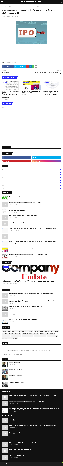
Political (36, 336)
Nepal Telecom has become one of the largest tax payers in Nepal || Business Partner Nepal (32, 228)
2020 (31, 180)
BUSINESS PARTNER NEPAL (31, 2)
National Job (25, 336)
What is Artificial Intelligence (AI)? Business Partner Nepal (23, 319)
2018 (31, 185)
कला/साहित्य (15, 338)
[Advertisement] (31, 463)
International (17, 333)
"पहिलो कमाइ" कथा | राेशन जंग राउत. (16, 369)
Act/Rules (4, 331)
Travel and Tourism (6, 338)
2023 (31, 172)
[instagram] (46, 161)
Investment (7, 62)
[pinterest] (16, 161)
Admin (4, 16)
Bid (13, 331)
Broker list (18, 331)
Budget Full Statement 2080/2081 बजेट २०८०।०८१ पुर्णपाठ (31, 91)
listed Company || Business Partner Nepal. (20, 235)
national (18, 336)
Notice (31, 336)
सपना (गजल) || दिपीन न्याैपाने (14, 362)
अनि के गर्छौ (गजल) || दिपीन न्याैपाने (15, 375)
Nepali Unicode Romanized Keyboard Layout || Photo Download (25, 306)
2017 (31, 188)
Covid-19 (47, 331)
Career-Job (30, 331)
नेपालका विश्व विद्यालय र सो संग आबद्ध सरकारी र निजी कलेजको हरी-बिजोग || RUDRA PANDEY (26, 202)
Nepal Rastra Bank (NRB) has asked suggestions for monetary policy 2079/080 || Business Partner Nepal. (51, 93)
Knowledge (52, 333)
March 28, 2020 (29, 354)
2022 (31, 175)
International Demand (27, 333)
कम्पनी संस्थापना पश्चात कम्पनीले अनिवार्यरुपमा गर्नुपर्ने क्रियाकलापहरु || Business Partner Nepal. (28, 254)
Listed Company (5, 336)
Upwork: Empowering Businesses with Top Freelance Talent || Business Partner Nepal (31, 196)
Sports (48, 336)
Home (3, 6)
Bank (9, 331)
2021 (31, 177)
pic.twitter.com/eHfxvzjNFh (9, 351)
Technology (54, 336)
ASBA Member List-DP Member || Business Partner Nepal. (23, 215)
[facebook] (16, 157)
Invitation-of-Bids (44, 333)
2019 (31, 183)
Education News (54, 331)
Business (24, 331)
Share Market (8, 6)
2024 (31, 169)
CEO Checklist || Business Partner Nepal (19, 313)
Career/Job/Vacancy (38, 331)
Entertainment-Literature (7, 333)
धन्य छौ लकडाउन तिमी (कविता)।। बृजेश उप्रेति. (17, 382)
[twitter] (46, 157)
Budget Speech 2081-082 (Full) (16, 222)
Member (13, 336)
